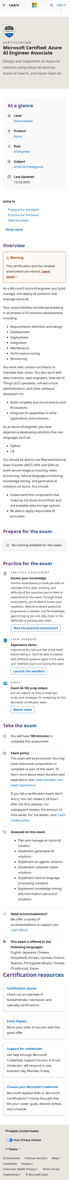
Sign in (61, 5)
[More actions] (61, 13)
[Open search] (51, 5)
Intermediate (23, 121)
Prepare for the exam (23, 210)
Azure (18, 136)
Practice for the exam (23, 215)
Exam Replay (16, 1021)
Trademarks (10, 1174)
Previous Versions (36, 1158)
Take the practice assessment (35, 628)
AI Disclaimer (11, 1158)
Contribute (10, 1163)
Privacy (25, 1163)
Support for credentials (24, 1049)
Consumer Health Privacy (19, 1169)
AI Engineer (22, 151)
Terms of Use (51, 1169)
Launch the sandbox (28, 671)
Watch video (22, 710)
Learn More (19, 930)
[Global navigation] (4, 5)
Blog (55, 1158)
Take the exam (18, 220)
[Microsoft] (34, 5)
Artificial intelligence (28, 167)
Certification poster (22, 988)
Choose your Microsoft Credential (32, 1087)
